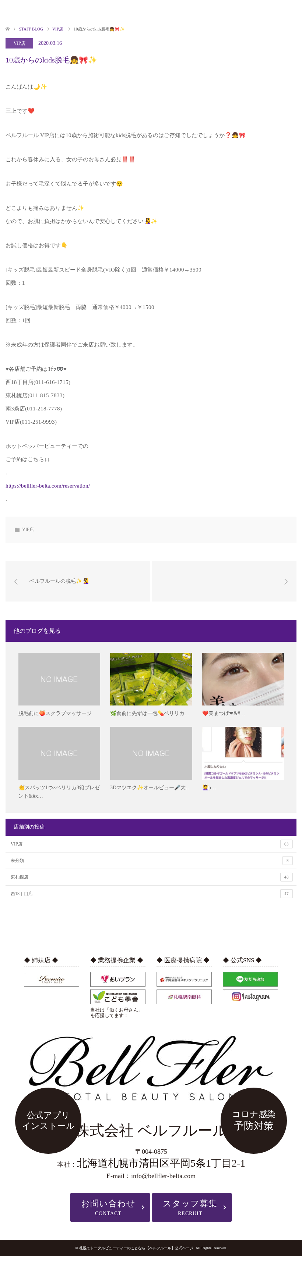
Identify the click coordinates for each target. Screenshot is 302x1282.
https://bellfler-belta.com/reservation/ (48, 486)
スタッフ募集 (190, 1207)
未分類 (150, 860)
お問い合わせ (108, 1207)
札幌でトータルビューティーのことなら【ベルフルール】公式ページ (136, 1248)
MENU (13, 12)
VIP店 (19, 43)
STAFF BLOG (31, 29)
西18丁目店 (150, 893)
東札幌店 (150, 877)
